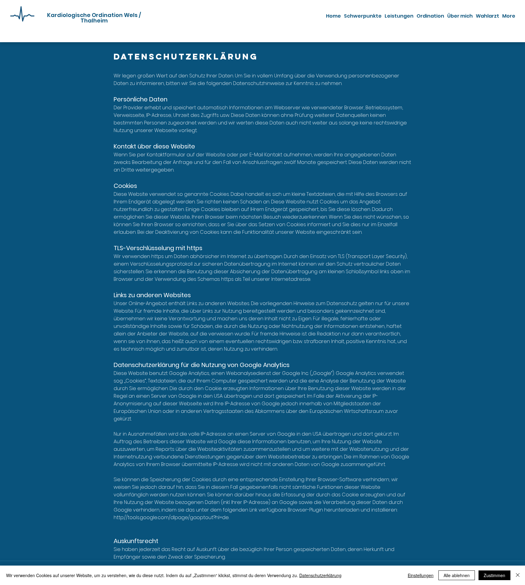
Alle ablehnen (457, 575)
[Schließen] (517, 575)
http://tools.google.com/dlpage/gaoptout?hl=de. (171, 517)
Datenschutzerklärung (320, 575)
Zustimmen (494, 575)
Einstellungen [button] (421, 575)
